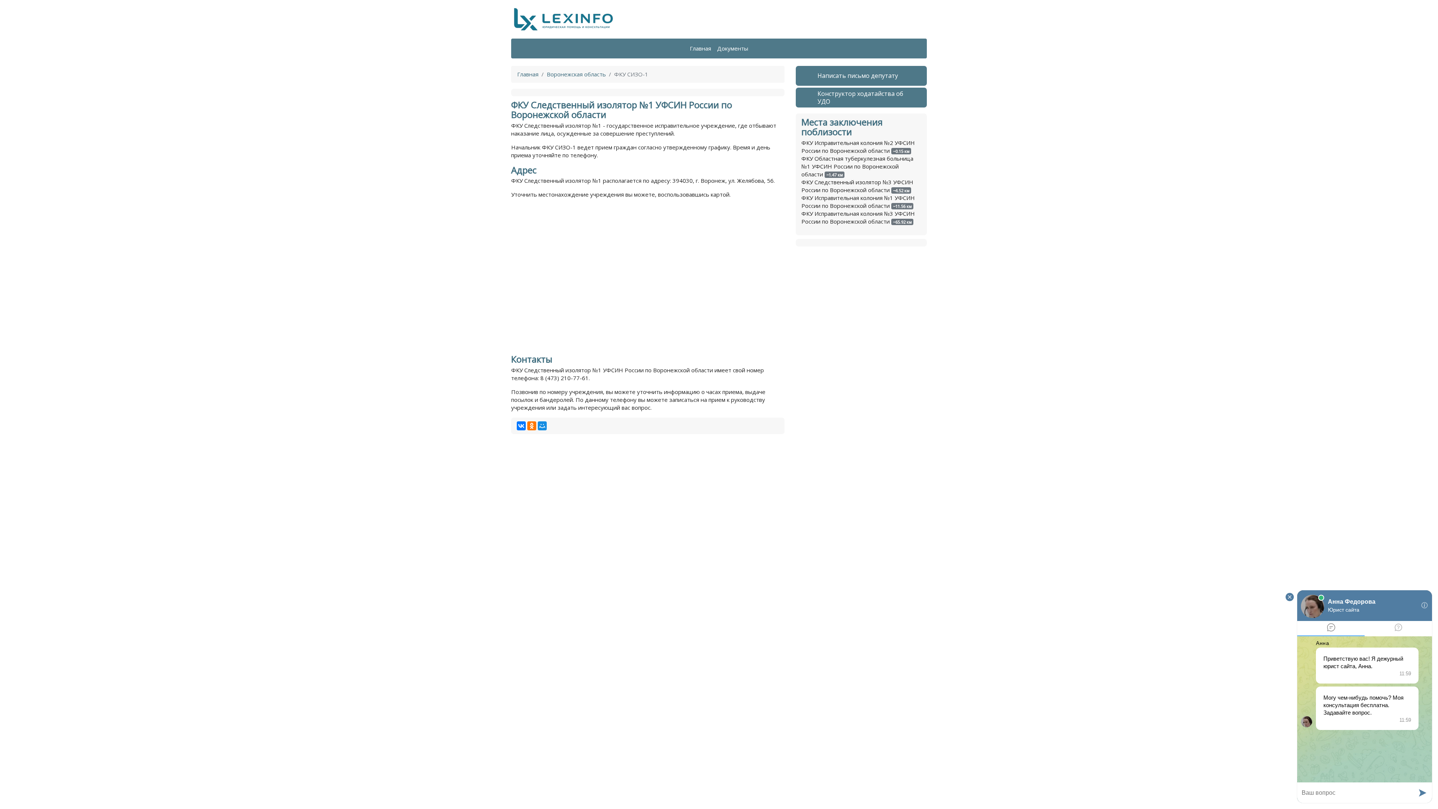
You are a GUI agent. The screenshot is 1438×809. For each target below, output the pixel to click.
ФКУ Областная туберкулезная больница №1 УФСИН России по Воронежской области (857, 166)
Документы (732, 48)
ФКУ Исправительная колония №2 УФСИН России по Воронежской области (858, 146)
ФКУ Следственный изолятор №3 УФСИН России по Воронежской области (857, 186)
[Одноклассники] (531, 425)
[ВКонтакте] (521, 425)
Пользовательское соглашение (677, 792)
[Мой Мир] (542, 425)
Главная (700, 48)
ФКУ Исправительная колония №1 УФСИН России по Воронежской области (858, 201)
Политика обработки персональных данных (570, 792)
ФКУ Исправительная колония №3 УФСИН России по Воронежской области (858, 217)
